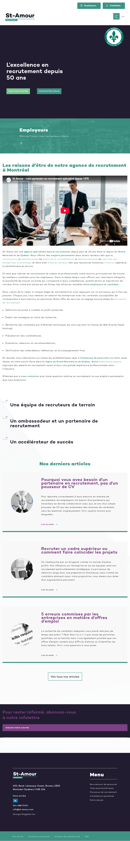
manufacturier (29, 259)
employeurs (96, 284)
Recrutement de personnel (103, 784)
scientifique (24, 262)
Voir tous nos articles (65, 676)
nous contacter (30, 376)
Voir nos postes (18, 91)
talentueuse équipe (110, 361)
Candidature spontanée (102, 796)
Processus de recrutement (103, 792)
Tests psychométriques (102, 788)
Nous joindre (19, 796)
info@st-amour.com (23, 809)
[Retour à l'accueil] (20, 16)
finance (109, 262)
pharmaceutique (87, 259)
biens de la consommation (58, 259)
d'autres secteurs (58, 262)
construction (10, 259)
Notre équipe (96, 800)
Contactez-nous (49, 91)
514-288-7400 (20, 805)
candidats (113, 284)
